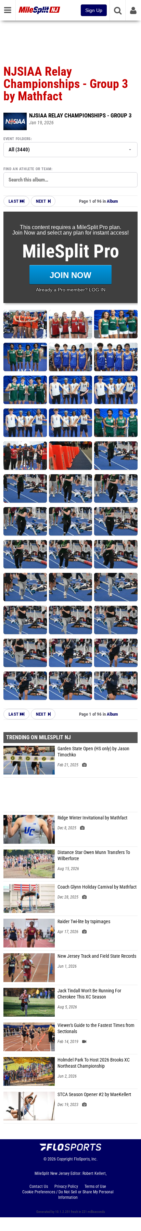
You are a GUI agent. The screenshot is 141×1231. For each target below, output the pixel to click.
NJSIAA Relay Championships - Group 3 (80, 115)
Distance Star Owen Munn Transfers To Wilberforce (93, 856)
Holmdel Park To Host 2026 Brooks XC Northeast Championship (93, 1063)
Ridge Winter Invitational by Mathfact (92, 818)
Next (41, 201)
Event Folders (17, 139)
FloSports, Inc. (86, 1159)
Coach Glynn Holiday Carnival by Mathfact (97, 887)
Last (14, 201)
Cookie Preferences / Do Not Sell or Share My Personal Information (68, 1195)
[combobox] (70, 179)
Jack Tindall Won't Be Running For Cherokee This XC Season (89, 994)
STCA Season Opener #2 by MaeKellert (94, 1094)
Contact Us (38, 1186)
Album (112, 201)
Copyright (65, 1159)
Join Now (70, 275)
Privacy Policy (66, 1186)
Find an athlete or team (27, 169)
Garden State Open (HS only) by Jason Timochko (93, 752)
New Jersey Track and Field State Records (96, 956)
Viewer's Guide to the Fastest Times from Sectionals (95, 1028)
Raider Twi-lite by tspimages (83, 922)
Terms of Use (95, 1186)
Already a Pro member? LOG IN (70, 289)
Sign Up (93, 10)
